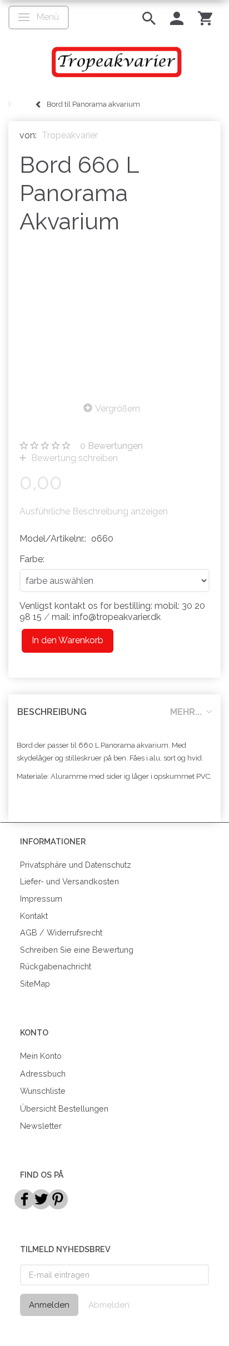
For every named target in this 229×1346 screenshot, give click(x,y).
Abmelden (109, 1305)
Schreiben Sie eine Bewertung (76, 949)
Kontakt (34, 915)
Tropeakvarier (70, 135)
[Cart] (205, 17)
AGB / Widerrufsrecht (61, 932)
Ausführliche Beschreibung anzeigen (93, 511)
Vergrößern (117, 408)
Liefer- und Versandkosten (69, 881)
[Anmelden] (177, 17)
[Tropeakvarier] (114, 61)
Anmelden (49, 1305)
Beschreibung (52, 712)
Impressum (41, 898)
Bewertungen (111, 446)
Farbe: (31, 559)
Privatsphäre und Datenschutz (75, 864)
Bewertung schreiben (73, 458)
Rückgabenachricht (55, 966)
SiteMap (35, 983)
